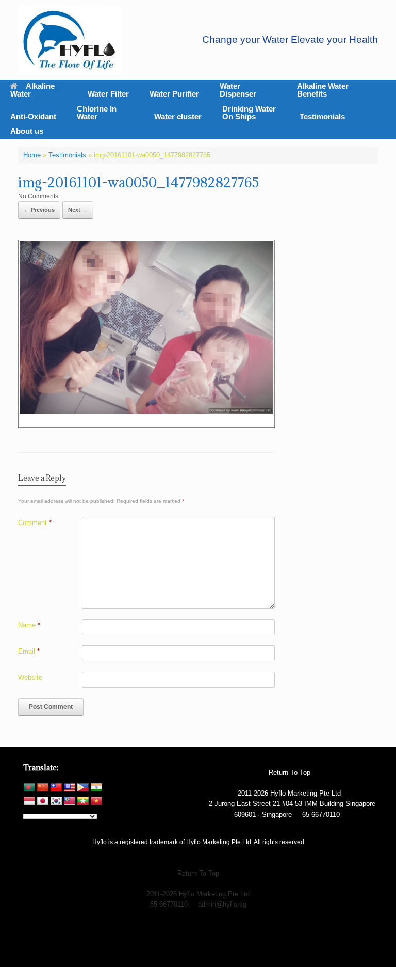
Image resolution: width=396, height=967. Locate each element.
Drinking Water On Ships (249, 112)
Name (29, 625)
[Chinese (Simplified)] (43, 788)
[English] (69, 788)
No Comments (38, 196)
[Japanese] (43, 801)
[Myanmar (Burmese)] (83, 801)
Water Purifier (174, 93)
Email (29, 651)
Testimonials (322, 116)
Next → (78, 210)
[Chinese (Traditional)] (56, 788)
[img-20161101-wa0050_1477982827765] (146, 425)
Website (30, 677)
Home (32, 155)
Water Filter (108, 93)
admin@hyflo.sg (222, 904)
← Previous (39, 210)
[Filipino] (83, 788)
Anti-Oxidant (33, 116)
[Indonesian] (29, 801)
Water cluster (178, 116)
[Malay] (69, 801)
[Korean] (56, 801)
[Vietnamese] (96, 801)
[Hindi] (96, 788)
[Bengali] (29, 788)
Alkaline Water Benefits (323, 90)
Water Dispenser (238, 90)
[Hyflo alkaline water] (69, 39)
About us (26, 130)
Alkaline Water (32, 90)
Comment (35, 523)
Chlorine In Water (97, 112)
